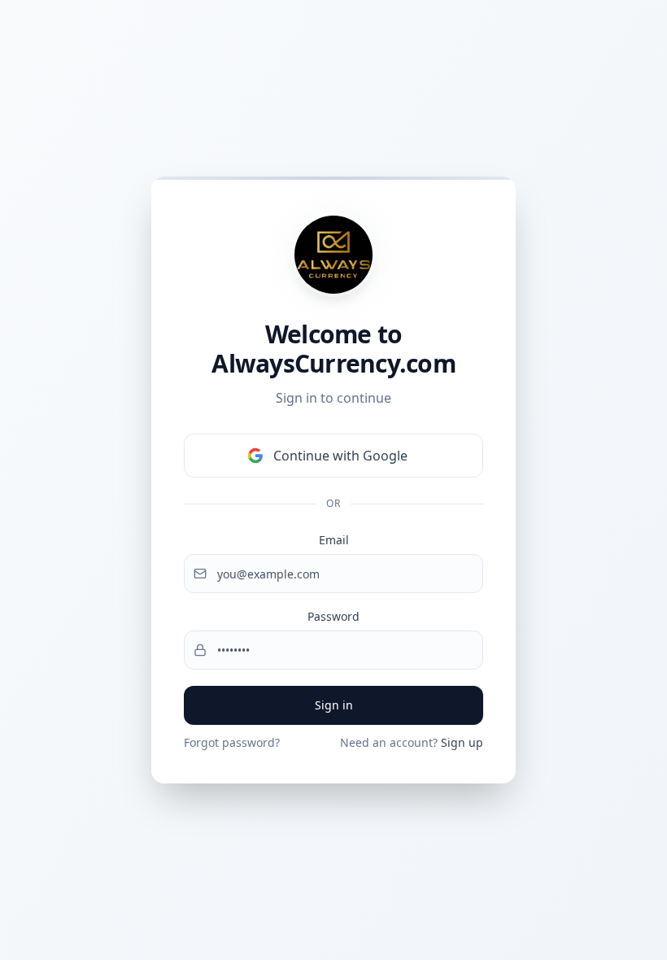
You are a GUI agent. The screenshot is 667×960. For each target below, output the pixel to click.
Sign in (334, 705)
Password (333, 616)
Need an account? (411, 742)
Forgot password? (232, 742)
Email (334, 540)
